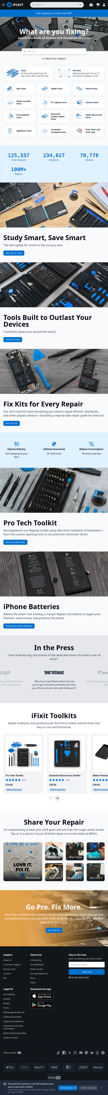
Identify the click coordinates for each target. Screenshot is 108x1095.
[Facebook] (64, 1052)
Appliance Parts (24, 130)
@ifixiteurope (33, 877)
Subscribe (86, 972)
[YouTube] (81, 1052)
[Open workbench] (91, 5)
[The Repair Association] (103, 1052)
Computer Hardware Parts (58, 130)
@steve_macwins (95, 857)
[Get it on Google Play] (41, 1004)
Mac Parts (21, 88)
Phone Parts (91, 88)
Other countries (88, 1087)
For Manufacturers (39, 973)
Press (32, 978)
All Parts (77, 70)
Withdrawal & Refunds (14, 1012)
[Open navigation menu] (3, 5)
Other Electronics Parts (94, 116)
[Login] (104, 5)
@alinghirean (54, 857)
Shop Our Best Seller (15, 542)
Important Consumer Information (13, 1027)
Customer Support (12, 964)
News (33, 982)
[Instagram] (75, 1052)
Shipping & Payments (13, 1021)
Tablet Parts (56, 88)
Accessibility (9, 994)
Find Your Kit (12, 423)
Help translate (10, 1052)
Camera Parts (92, 102)
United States (66, 1087)
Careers (7, 973)
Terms (6, 1007)
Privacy (6, 1003)
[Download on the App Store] (41, 995)
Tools (23, 70)
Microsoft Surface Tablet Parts (58, 116)
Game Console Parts (23, 102)
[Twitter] (69, 1052)
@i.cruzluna (75, 857)
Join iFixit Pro (54, 930)
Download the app (40, 989)
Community (35, 960)
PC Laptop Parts (59, 102)
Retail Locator (36, 969)
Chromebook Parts (22, 116)
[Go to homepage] (16, 4)
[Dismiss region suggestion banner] (101, 1088)
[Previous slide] (50, 798)
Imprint (7, 998)
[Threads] (97, 1052)
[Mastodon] (86, 1052)
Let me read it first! (80, 977)
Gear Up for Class (14, 253)
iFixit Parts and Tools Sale (93, 130)
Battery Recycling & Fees (14, 1033)
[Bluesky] (91, 1052)
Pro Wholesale (37, 964)
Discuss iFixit (9, 969)
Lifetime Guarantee (12, 1016)
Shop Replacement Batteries (19, 626)
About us (7, 960)
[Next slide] (57, 798)
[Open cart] (98, 5)
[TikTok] (58, 1052)
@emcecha (55, 877)
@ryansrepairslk (75, 877)
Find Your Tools (13, 339)
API (4, 978)
